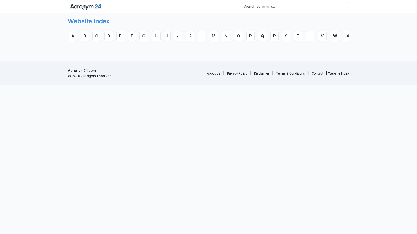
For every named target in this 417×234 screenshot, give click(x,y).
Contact (317, 73)
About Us (213, 73)
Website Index (338, 73)
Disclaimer (261, 73)
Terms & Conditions (290, 73)
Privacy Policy (237, 73)
